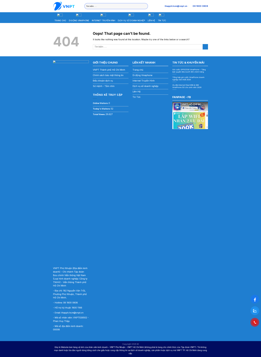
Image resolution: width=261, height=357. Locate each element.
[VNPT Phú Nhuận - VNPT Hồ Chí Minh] (66, 6)
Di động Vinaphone (79, 20)
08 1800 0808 (70, 302)
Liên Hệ (151, 20)
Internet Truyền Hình (103, 20)
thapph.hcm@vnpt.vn (72, 312)
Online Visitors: (101, 103)
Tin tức (162, 20)
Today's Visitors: (102, 109)
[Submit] (145, 6)
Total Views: (99, 114)
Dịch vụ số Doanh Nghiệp (131, 20)
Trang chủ (60, 20)
